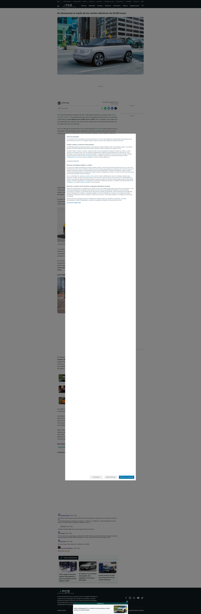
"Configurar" (70, 182)
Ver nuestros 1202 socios (74, 202)
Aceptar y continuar (126, 477)
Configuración (111, 477)
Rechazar (96, 477)
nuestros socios (89, 176)
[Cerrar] (127, 601)
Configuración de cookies (73, 157)
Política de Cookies (87, 155)
